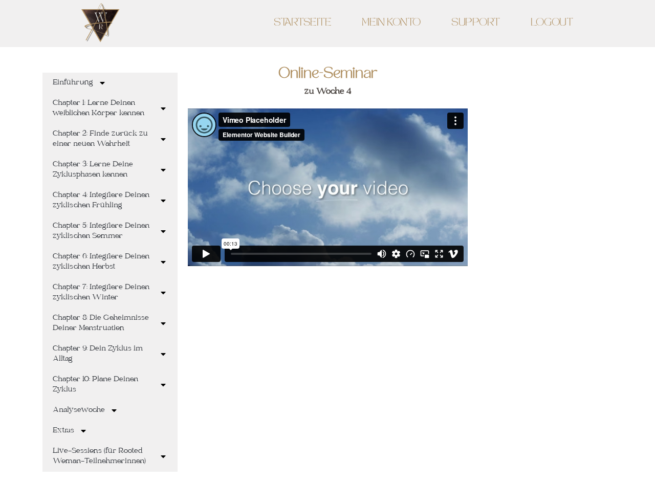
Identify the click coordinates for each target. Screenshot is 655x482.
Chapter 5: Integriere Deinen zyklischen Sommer (101, 231)
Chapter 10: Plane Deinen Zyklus (95, 385)
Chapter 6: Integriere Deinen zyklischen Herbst (101, 262)
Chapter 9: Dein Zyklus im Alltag (98, 354)
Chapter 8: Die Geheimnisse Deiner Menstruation (101, 323)
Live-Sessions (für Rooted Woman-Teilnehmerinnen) (99, 456)
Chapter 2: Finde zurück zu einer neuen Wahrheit (100, 139)
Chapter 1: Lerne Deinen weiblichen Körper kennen (98, 108)
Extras (63, 431)
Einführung (73, 83)
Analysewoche (79, 410)
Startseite (303, 23)
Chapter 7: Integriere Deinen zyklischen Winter (101, 292)
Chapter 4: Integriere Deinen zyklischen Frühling (101, 200)
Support (475, 23)
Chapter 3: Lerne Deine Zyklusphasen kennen (93, 170)
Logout (552, 23)
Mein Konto (391, 23)
